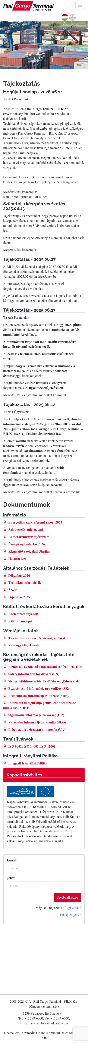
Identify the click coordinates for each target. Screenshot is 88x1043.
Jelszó (11, 878)
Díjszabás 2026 (19, 575)
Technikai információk (24, 582)
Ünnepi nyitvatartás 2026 (26, 543)
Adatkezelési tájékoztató (25, 529)
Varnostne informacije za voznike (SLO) (37, 722)
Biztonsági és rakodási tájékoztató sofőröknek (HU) (45, 666)
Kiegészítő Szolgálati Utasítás (29, 551)
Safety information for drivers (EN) (33, 673)
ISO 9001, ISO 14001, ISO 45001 (32, 746)
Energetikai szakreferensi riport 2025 (35, 522)
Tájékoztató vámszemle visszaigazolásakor (38, 637)
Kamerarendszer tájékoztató (28, 536)
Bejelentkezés (67, 897)
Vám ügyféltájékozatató (25, 645)
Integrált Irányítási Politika (27, 763)
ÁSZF (12, 589)
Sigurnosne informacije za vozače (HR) (36, 714)
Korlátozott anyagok (23, 613)
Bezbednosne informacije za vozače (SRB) (38, 695)
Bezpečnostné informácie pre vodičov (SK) (38, 688)
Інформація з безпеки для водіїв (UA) (36, 729)
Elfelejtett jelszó (70, 914)
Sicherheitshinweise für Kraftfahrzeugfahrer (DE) (44, 681)
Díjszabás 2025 (19, 596)
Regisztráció (73, 907)
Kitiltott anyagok (20, 621)
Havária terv (17, 558)
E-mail (11, 860)
